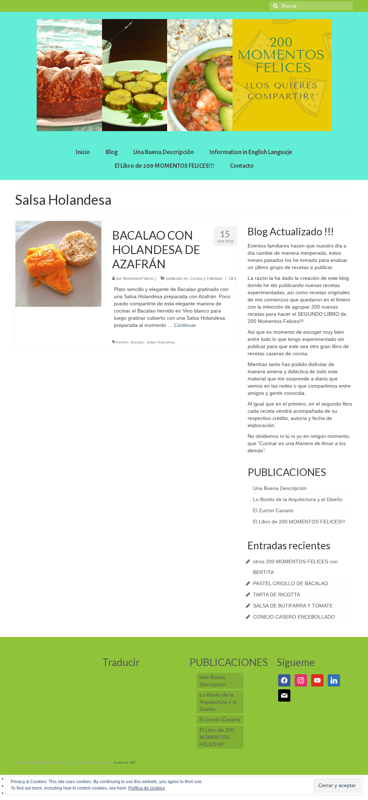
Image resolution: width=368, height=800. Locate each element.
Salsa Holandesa (161, 342)
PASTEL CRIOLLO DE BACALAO (290, 583)
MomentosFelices (138, 278)
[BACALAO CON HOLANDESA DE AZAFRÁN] (58, 263)
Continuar (185, 325)
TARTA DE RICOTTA (276, 594)
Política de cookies (146, 788)
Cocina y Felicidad (206, 278)
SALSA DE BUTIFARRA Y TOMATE (293, 606)
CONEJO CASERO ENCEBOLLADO (294, 617)
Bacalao (137, 342)
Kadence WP (124, 762)
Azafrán (122, 342)
